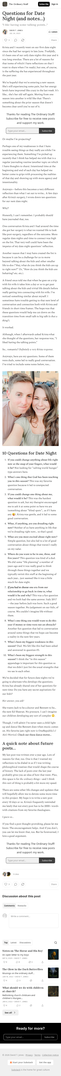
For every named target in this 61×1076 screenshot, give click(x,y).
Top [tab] (6, 942)
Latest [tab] (14, 942)
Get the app (45, 1062)
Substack (15, 1069)
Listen (54, 32)
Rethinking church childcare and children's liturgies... (18, 997)
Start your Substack (23, 1062)
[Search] (56, 943)
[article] (30, 956)
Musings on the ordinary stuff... (18, 973)
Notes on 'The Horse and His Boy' (22, 950)
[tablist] (15, 906)
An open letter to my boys (15, 954)
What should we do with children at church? (23, 989)
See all (8, 1012)
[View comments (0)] (16, 40)
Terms (37, 1055)
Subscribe (44, 4)
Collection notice (50, 1055)
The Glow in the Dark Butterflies (22, 969)
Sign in (55, 4)
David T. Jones (16, 30)
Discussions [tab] (25, 942)
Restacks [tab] (22, 905)
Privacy (29, 1055)
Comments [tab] (9, 905)
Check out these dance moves (34, 735)
